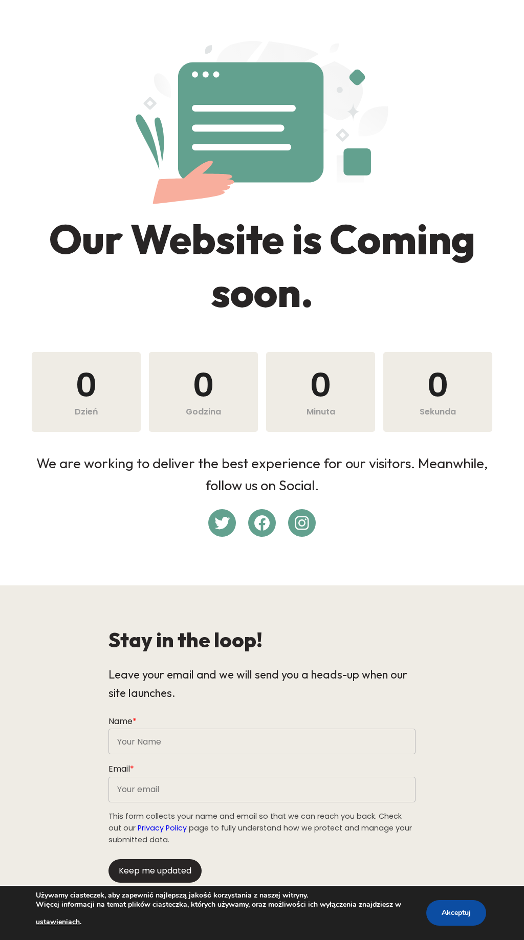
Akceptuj (456, 912)
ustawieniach (58, 922)
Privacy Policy (162, 828)
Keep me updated (155, 871)
